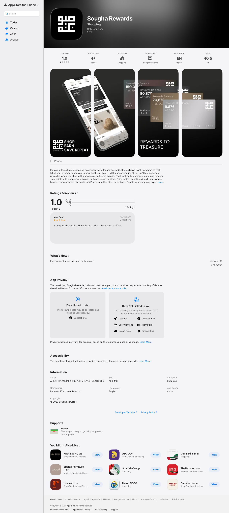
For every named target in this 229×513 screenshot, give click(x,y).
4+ (168, 391)
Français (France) (121, 499)
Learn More (145, 342)
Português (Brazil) (148, 499)
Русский (96, 499)
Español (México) (72, 499)
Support (114, 510)
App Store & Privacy (81, 510)
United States (56, 499)
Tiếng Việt (164, 499)
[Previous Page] (47, 112)
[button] (21, 22)
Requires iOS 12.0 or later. (63, 391)
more (161, 182)
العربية (86, 499)
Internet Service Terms (60, 510)
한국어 (134, 499)
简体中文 (107, 499)
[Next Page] (225, 112)
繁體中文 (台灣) (178, 499)
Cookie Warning (100, 510)
